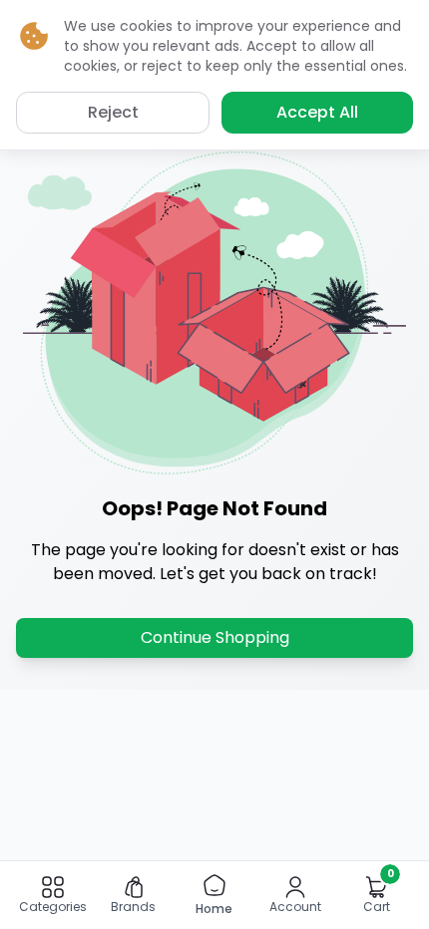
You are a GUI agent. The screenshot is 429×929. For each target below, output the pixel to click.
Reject (113, 112)
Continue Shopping (215, 637)
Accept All (317, 112)
